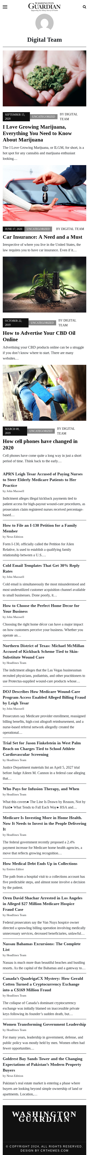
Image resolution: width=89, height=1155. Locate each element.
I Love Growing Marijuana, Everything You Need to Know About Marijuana (37, 133)
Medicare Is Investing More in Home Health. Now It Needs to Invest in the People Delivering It (44, 823)
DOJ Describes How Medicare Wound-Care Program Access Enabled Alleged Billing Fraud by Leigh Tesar (44, 697)
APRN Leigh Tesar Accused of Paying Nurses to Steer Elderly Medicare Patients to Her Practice (43, 480)
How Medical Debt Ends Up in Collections (40, 863)
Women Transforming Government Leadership (44, 1024)
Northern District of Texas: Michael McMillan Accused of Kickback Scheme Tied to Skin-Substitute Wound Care (43, 651)
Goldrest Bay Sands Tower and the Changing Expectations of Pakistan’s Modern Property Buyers (42, 1064)
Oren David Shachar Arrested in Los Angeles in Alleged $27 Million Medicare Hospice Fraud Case (42, 904)
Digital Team (72, 229)
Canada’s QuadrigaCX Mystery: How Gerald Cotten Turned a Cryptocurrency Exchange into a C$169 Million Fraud (43, 984)
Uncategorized (43, 116)
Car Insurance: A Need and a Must (42, 237)
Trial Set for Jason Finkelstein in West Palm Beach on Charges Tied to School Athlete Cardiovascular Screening (42, 749)
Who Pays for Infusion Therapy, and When (41, 789)
